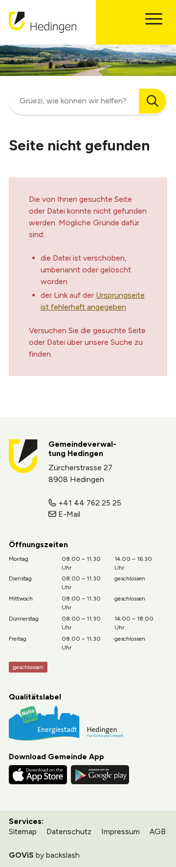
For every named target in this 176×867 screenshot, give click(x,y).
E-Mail (69, 514)
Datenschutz (68, 831)
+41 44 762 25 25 (89, 502)
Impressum (120, 831)
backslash (63, 855)
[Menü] (153, 19)
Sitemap (23, 831)
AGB (158, 831)
